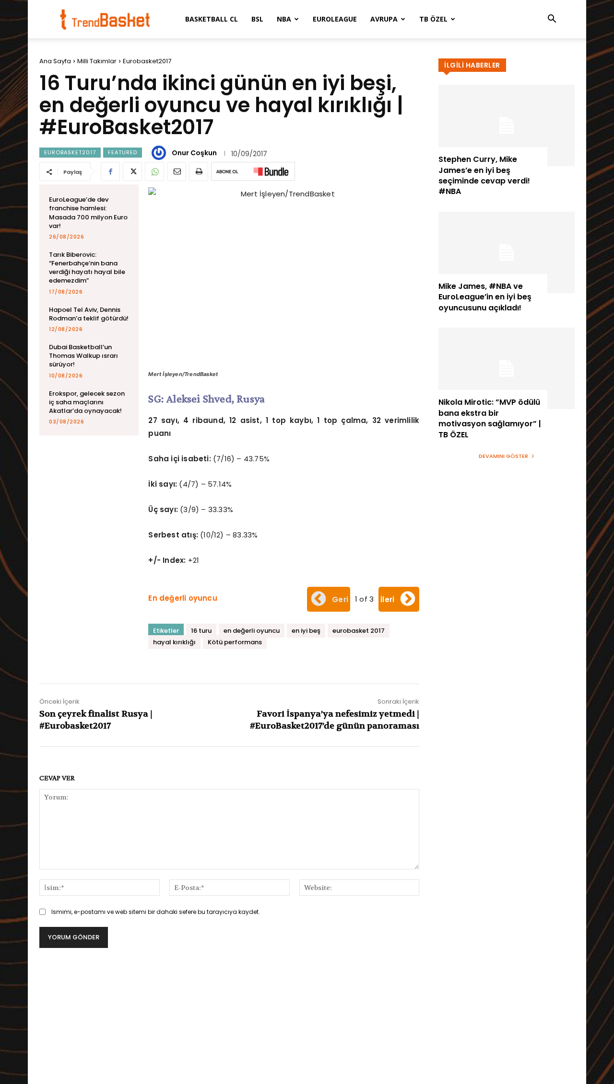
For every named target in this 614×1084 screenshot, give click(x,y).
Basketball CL (211, 18)
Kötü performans (235, 642)
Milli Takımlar (97, 61)
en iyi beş (306, 630)
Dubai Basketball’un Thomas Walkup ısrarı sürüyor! (83, 355)
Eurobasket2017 (147, 61)
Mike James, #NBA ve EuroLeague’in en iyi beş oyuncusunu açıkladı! (484, 297)
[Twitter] (132, 171)
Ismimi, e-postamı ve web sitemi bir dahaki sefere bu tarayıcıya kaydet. (155, 912)
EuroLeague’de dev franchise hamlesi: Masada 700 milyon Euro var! (88, 212)
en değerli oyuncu (252, 630)
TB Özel (433, 18)
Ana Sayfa (55, 61)
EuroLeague (335, 18)
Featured (122, 152)
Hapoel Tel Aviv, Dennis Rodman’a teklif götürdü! (89, 314)
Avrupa (384, 18)
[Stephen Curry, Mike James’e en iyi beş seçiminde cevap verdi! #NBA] (506, 125)
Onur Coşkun (194, 152)
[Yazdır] (198, 171)
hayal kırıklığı (174, 642)
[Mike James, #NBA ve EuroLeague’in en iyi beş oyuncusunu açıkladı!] (506, 252)
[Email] (176, 171)
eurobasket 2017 (358, 630)
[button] (551, 19)
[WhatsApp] (154, 171)
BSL (257, 18)
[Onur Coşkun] (160, 153)
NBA (284, 18)
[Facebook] (110, 171)
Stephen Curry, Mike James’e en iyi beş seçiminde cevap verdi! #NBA (484, 175)
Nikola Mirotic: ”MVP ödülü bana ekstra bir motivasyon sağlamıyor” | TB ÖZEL (489, 418)
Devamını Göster (503, 456)
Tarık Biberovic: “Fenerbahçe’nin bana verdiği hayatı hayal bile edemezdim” (87, 267)
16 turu (201, 630)
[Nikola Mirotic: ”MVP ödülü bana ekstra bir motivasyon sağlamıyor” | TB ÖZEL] (506, 368)
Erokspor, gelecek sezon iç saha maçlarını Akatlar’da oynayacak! (87, 402)
